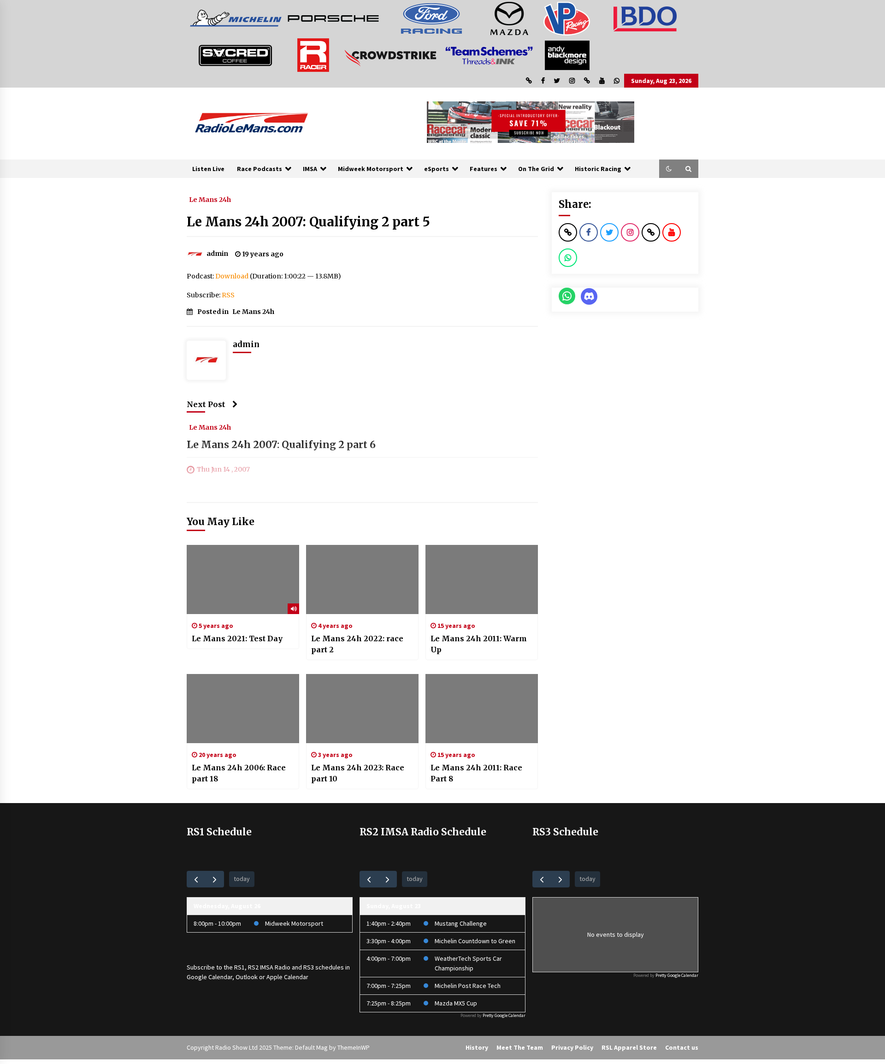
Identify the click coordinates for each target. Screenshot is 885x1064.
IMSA (310, 169)
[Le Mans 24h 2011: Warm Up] (481, 579)
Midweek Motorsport (370, 169)
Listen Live (208, 169)
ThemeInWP (353, 1047)
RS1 (239, 967)
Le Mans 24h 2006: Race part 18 (239, 773)
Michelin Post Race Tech (468, 985)
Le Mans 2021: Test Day (237, 638)
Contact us (681, 1047)
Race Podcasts (259, 169)
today (242, 879)
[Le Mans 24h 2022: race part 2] (362, 579)
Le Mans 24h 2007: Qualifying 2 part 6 (281, 444)
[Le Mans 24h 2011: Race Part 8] (481, 708)
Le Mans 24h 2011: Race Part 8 (476, 773)
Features (483, 169)
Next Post (206, 404)
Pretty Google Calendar (504, 1015)
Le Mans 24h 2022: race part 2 (357, 644)
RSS (228, 295)
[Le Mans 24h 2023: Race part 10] (362, 708)
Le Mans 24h (210, 199)
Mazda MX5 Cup (456, 1003)
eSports (436, 169)
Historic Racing (598, 169)
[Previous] (196, 879)
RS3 (308, 967)
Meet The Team (519, 1047)
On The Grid (536, 169)
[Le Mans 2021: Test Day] (243, 579)
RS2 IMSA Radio (269, 967)
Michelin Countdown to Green (475, 941)
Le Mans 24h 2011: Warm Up (479, 644)
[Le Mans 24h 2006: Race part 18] (243, 708)
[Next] (214, 879)
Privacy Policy (572, 1047)
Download (231, 276)
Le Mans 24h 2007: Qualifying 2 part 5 (308, 221)
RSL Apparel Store (629, 1047)
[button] (668, 169)
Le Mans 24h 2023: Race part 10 (357, 773)
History (477, 1047)
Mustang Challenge (461, 923)
